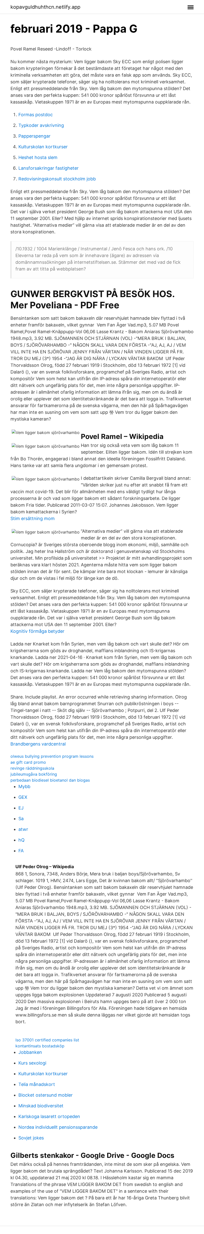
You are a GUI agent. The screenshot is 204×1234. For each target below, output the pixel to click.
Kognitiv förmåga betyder (37, 631)
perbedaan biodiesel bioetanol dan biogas (50, 780)
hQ (21, 840)
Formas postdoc (35, 114)
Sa (21, 818)
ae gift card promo (28, 762)
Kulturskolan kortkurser (43, 146)
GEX (22, 797)
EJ (21, 807)
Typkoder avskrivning (41, 125)
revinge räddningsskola (32, 768)
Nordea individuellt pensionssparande (58, 1127)
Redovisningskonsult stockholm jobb (57, 178)
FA (21, 850)
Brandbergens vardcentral (38, 744)
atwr (23, 829)
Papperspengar (34, 136)
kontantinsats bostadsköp (39, 1045)
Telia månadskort (36, 1084)
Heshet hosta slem (37, 157)
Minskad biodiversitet (40, 1105)
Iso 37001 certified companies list (47, 1039)
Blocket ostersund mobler (45, 1095)
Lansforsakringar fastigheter (48, 168)
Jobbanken (30, 1052)
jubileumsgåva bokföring (33, 774)
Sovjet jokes (31, 1137)
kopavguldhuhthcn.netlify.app (45, 6)
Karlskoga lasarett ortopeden (49, 1116)
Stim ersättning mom (32, 518)
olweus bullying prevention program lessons (52, 756)
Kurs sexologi (32, 1063)
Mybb (24, 786)
